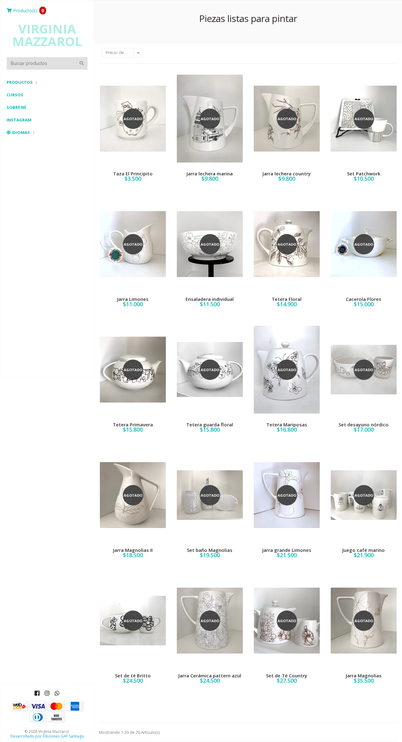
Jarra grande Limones (286, 550)
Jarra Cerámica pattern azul (209, 675)
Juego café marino (363, 550)
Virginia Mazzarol (47, 35)
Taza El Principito (133, 173)
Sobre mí (16, 107)
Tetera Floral (287, 299)
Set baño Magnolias (209, 550)
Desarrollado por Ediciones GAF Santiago (47, 736)
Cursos (15, 95)
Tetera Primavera (133, 424)
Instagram (19, 120)
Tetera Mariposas (286, 424)
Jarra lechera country (287, 173)
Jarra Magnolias (364, 675)
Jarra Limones (133, 299)
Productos (20, 82)
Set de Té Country (286, 675)
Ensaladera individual (210, 299)
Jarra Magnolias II (133, 550)
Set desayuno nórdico (363, 424)
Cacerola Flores (363, 299)
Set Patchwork (363, 173)
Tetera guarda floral (209, 424)
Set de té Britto (133, 675)
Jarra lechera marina (210, 173)
